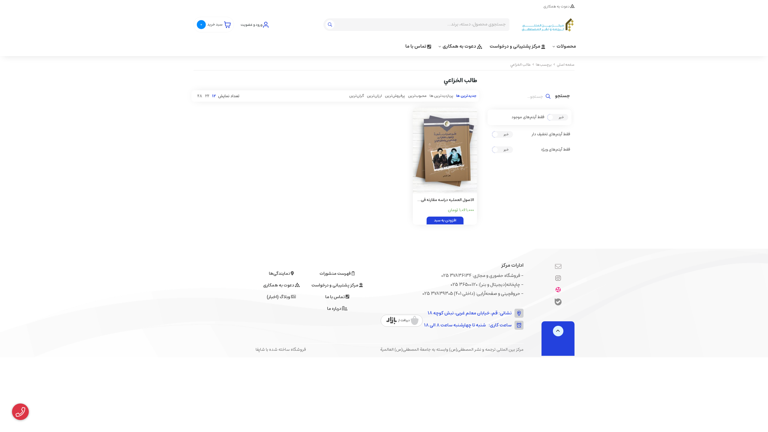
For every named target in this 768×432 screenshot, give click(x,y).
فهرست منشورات (336, 273)
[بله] (558, 302)
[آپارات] (558, 290)
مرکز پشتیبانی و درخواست (515, 46)
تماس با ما (416, 46)
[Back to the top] (558, 331)
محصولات (566, 46)
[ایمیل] (558, 267)
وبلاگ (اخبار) (279, 297)
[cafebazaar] (402, 321)
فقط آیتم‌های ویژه (555, 149)
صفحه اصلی (565, 65)
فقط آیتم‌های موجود (528, 117)
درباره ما (334, 308)
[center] (330, 24)
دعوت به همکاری (556, 6)
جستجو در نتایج (562, 96)
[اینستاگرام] (558, 278)
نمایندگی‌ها (280, 273)
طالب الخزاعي (520, 65)
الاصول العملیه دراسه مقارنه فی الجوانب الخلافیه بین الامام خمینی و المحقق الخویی (445, 200)
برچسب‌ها (544, 65)
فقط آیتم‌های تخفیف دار (551, 134)
